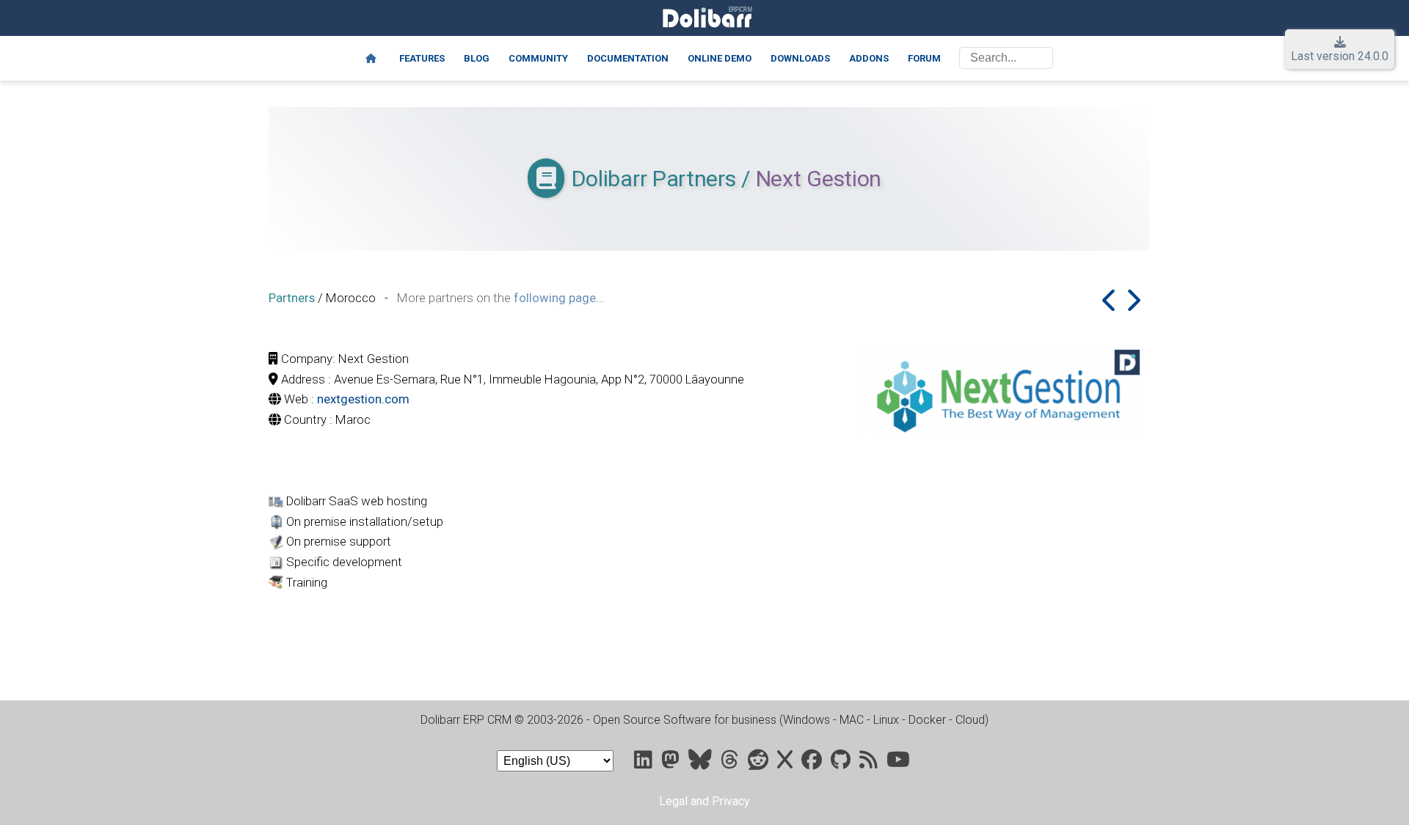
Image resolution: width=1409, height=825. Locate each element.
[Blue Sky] (701, 763)
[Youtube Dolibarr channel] (898, 763)
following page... (559, 297)
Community (538, 58)
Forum (924, 58)
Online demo (719, 58)
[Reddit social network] (759, 763)
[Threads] (731, 763)
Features (422, 58)
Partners (292, 297)
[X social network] (786, 763)
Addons (869, 58)
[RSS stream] (870, 763)
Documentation (628, 58)
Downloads (800, 58)
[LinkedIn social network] (644, 763)
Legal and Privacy (704, 801)
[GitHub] (842, 763)
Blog (476, 58)
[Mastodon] (671, 763)
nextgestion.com (363, 399)
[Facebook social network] (813, 763)
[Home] (371, 58)
